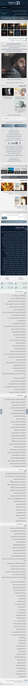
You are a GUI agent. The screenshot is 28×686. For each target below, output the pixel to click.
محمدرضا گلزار (5, 263)
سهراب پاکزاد (24, 245)
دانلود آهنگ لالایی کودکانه (20, 593)
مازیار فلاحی (9, 257)
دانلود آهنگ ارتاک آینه (21, 320)
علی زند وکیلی (7, 252)
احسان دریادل (3, 232)
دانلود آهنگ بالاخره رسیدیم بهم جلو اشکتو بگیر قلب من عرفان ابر (13, 374)
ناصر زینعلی (9, 271)
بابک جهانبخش (12, 236)
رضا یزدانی (20, 244)
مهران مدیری (24, 271)
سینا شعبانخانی (12, 247)
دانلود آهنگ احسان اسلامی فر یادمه (18, 315)
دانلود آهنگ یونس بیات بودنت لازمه (18, 438)
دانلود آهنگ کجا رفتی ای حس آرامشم (18, 582)
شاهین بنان (7, 247)
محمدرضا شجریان (12, 263)
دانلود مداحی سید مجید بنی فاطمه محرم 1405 (16, 484)
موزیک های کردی (22, 637)
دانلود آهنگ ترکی (22, 609)
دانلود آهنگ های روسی (20, 646)
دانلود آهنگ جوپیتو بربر (20, 359)
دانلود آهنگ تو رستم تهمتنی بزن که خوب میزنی (16, 452)
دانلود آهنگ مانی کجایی (20, 542)
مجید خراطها (17, 259)
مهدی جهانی (5, 267)
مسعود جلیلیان (5, 265)
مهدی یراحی (8, 269)
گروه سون (14, 257)
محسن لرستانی (17, 261)
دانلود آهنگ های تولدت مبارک (19, 446)
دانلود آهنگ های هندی (20, 668)
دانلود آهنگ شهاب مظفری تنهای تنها (18, 556)
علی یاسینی (13, 253)
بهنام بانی (24, 238)
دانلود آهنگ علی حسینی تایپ (19, 389)
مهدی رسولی (24, 269)
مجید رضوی (12, 259)
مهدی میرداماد (13, 269)
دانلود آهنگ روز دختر (21, 612)
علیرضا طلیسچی (23, 255)
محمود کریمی (23, 265)
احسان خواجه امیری (10, 232)
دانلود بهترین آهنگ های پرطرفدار (19, 587)
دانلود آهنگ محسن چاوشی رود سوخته (17, 421)
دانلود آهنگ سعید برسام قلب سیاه (18, 295)
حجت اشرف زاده (23, 240)
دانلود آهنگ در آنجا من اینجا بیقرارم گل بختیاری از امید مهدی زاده (13, 578)
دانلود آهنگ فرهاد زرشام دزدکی (19, 416)
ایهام (20, 236)
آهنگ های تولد (5, 177)
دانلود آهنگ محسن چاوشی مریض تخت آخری (16, 460)
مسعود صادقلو (23, 267)
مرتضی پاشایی (18, 265)
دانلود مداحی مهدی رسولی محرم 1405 (17, 490)
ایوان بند (17, 236)
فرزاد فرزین (9, 255)
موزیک (18, 45)
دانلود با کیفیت (20, 125)
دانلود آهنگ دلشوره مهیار (20, 337)
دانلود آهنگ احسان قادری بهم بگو (18, 332)
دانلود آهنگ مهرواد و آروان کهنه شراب (18, 413)
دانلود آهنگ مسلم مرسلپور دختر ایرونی (18, 381)
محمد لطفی (18, 263)
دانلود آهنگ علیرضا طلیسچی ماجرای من (17, 427)
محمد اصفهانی (6, 261)
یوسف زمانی (8, 273)
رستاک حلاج (12, 242)
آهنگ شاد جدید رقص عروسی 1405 (18, 441)
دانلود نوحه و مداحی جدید (20, 604)
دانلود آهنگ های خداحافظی (20, 657)
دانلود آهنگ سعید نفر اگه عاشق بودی (18, 569)
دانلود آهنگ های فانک (21, 618)
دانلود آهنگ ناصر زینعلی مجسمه (19, 466)
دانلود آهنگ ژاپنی (22, 651)
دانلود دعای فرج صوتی (21, 512)
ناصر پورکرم (14, 271)
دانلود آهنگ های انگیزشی (20, 665)
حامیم (3, 238)
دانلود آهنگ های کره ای (20, 654)
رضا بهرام (7, 242)
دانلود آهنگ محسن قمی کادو (19, 378)
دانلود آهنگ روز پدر (21, 607)
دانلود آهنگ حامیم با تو (20, 419)
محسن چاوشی (23, 261)
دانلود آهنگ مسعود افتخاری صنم (19, 323)
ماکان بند (5, 257)
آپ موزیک (14, 3)
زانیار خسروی (10, 244)
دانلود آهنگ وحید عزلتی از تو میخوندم (18, 566)
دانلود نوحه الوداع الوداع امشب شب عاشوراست (16, 498)
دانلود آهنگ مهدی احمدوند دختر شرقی (17, 351)
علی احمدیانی (17, 252)
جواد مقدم (17, 238)
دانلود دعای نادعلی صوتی (20, 515)
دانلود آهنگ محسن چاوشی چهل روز (18, 433)
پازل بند (20, 238)
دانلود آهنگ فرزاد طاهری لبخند (19, 410)
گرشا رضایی (18, 257)
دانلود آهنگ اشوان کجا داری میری (18, 539)
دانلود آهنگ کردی (21, 676)
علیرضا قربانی (17, 255)
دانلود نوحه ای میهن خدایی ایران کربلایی (17, 463)
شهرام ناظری (13, 249)
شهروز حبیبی (8, 249)
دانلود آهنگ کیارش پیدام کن (19, 348)
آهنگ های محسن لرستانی (20, 674)
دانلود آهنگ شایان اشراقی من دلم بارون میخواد (16, 563)
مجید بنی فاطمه (23, 259)
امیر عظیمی (10, 234)
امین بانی (5, 234)
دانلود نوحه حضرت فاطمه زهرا (19, 501)
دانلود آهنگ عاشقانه (21, 601)
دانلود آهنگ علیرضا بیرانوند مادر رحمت (18, 298)
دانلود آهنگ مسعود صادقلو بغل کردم (18, 531)
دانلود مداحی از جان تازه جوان (19, 479)
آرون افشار (16, 232)
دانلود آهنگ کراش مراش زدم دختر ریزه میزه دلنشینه (15, 304)
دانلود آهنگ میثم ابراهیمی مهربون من (18, 435)
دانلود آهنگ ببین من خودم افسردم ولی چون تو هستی (14, 386)
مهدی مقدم (19, 269)
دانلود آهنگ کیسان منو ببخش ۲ (19, 553)
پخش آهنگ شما (7, 18)
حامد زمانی (12, 238)
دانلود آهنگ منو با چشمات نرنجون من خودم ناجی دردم (14, 354)
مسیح (19, 267)
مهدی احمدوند (10, 267)
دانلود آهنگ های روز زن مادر (19, 621)
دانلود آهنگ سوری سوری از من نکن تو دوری (17, 357)
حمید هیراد (19, 242)
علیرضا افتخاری (8, 253)
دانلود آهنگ (18, 44)
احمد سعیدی (23, 234)
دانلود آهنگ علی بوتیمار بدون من (19, 368)
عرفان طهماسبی (23, 252)
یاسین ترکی (13, 273)
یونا (4, 273)
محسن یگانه (12, 261)
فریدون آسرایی (23, 257)
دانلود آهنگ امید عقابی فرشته (19, 430)
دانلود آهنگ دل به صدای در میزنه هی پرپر (17, 392)
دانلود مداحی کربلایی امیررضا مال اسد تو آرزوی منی (15, 473)
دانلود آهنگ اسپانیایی (21, 648)
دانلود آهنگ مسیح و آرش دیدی (19, 424)
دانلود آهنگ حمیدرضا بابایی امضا (18, 547)
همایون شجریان (23, 273)
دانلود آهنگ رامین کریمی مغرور (19, 334)
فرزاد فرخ (12, 255)
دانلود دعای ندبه (22, 518)
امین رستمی (24, 236)
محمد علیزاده (23, 263)
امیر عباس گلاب (15, 234)
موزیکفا (21, 278)
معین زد (15, 267)
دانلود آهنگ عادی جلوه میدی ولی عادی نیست (16, 318)
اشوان (20, 234)
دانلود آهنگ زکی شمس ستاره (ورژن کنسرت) (17, 384)
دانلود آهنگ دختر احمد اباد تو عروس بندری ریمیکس (15, 362)
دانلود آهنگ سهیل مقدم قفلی (19, 365)
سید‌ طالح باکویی (13, 245)
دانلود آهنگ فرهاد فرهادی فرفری (19, 545)
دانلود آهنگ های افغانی (20, 629)
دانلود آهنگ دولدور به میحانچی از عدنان (17, 340)
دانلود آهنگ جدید (21, 598)
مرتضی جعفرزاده (12, 265)
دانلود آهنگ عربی (22, 643)
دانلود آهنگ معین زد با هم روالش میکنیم (17, 449)
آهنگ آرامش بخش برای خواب (19, 626)
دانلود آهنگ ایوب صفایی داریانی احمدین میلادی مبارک (14, 326)
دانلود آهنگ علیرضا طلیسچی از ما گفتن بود (17, 444)
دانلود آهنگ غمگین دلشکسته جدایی (18, 635)
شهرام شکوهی (18, 249)
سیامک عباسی (18, 245)
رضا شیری (3, 242)
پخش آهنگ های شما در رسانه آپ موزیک (20, 14)
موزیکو (7, 278)
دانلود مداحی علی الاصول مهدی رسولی (17, 496)
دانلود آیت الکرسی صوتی (20, 504)
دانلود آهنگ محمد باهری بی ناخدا (18, 345)
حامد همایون (7, 238)
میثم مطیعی (19, 271)
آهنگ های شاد (14, 177)
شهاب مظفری (24, 249)
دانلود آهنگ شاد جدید (21, 596)
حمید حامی (10, 240)
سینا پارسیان (24, 247)
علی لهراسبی (18, 253)
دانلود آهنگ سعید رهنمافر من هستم (16, 38)
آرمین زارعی (21, 232)
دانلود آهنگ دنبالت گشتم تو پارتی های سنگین (16, 301)
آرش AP (24, 232)
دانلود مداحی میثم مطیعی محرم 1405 (18, 487)
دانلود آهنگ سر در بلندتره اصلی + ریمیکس (17, 307)
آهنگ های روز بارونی (21, 662)
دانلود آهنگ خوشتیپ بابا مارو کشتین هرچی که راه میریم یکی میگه (13, 559)
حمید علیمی (24, 242)
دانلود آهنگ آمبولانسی (21, 671)
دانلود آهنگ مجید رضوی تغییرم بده (18, 455)
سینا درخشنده (18, 247)
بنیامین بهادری (6, 236)
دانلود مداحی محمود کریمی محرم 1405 (17, 482)
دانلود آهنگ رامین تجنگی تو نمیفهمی (18, 329)
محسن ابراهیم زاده (6, 259)
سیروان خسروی (6, 245)
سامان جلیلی (5, 244)
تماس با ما (15, 18)
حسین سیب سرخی (16, 240)
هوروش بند (18, 273)
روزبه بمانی (15, 244)
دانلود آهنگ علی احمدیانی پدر (19, 533)
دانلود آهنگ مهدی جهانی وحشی (19, 550)
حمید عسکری (5, 240)
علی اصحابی (12, 252)
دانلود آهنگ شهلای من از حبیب (19, 309)
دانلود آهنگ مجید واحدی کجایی (19, 584)
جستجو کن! (4, 7)
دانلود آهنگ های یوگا (21, 660)
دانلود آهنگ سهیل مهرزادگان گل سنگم (18, 458)
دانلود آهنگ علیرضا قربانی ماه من (19, 574)
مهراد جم (3, 269)
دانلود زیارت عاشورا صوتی (20, 507)
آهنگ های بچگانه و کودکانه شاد (19, 623)
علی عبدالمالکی (23, 253)
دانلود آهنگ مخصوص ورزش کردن (18, 632)
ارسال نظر (4, 218)
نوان (5, 271)
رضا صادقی (24, 244)
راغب (15, 242)
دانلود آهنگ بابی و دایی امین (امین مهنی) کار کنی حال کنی (13, 312)
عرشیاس (3, 249)
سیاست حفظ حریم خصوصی (8, 684)
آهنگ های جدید (23, 177)
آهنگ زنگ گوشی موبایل (20, 615)
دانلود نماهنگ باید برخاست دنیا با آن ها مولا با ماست (15, 476)
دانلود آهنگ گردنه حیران (20, 343)
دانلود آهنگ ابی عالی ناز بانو (20, 371)
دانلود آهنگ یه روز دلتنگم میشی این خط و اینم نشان (15, 571)
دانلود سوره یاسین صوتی (20, 509)
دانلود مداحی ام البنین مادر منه (19, 493)
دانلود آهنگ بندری (21, 640)
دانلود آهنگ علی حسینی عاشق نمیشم (18, 536)
